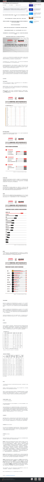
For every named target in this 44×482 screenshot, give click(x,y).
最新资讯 (30, 2)
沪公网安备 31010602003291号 (6, 479)
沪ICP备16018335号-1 (12, 479)
